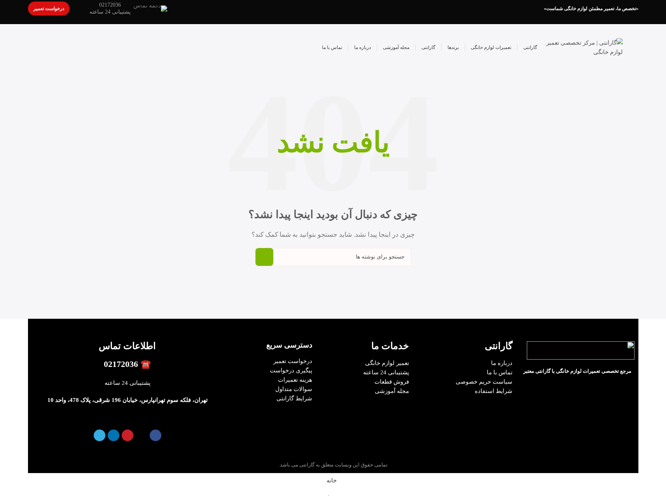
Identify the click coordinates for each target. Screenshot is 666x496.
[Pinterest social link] (127, 435)
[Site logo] (584, 47)
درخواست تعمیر (48, 8)
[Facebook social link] (155, 435)
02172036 (121, 364)
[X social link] (141, 435)
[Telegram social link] (99, 435)
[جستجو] (264, 257)
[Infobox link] (128, 9)
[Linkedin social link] (113, 435)
